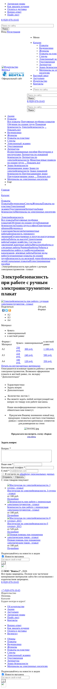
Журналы (44, 51)
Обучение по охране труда (21, 124)
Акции (10, 116)
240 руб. (28, 355)
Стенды (43, 56)
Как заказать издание (18, 628)
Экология (17, 231)
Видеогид (12, 633)
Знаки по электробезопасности (23, 169)
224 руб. (18, 355)
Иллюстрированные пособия (22, 151)
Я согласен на (29, 474)
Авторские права (16, 614)
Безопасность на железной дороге (24, 258)
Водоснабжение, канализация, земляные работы (23, 251)
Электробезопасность (33, 127)
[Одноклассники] (9, 310)
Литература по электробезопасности (22, 158)
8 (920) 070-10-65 (10, 20)
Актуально (13, 612)
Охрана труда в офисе (26, 225)
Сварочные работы (22, 244)
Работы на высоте (18, 239)
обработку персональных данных (37, 474)
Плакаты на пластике (18, 138)
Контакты (12, 620)
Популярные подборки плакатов (38, 121)
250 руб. (18, 349)
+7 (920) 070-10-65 (10, 590)
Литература (45, 64)
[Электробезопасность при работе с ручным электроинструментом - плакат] (28, 304)
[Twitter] (6, 310)
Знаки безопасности (17, 165)
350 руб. (47, 361)
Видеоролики (46, 48)
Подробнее (13, 499)
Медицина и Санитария (12, 229)
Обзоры (11, 638)
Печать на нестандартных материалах (20, 366)
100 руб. (18, 361)
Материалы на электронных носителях (27, 179)
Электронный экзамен (19, 143)
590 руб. (47, 355)
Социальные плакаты (18, 261)
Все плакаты (13, 121)
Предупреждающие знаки (21, 176)
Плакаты (43, 45)
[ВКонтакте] (3, 310)
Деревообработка (29, 247)
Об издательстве (15, 606)
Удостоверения (47, 62)
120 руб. (28, 361)
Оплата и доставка (17, 631)
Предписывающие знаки (35, 173)
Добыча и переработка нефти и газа (24, 248)
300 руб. (28, 349)
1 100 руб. (48, 349)
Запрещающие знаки (18, 168)
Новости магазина (14, 556)
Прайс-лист (13, 617)
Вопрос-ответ (14, 625)
